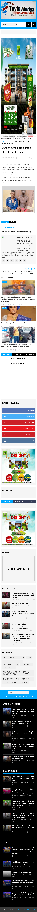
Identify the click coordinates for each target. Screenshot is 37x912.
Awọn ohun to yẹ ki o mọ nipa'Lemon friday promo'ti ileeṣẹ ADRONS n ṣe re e (23, 803)
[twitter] (6, 696)
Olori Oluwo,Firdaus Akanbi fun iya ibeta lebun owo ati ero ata (23, 828)
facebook (30, 354)
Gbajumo (18, 501)
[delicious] (33, 696)
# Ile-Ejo (12, 222)
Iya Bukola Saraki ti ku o (21, 603)
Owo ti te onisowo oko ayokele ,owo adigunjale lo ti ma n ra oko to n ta (16, 346)
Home (4, 141)
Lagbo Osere (8, 668)
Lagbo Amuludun (10, 664)
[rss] (23, 696)
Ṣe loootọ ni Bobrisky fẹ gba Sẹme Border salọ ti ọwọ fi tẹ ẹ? (23, 734)
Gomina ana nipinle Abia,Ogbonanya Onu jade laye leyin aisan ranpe (21, 626)
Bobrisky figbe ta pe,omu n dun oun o (16, 323)
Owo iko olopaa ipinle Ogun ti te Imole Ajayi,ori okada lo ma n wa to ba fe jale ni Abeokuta (18, 299)
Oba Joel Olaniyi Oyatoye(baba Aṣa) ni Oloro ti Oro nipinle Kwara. (23, 815)
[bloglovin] (16, 696)
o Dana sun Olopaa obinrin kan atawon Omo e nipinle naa (17, 678)
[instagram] (30, 696)
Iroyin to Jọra (7, 277)
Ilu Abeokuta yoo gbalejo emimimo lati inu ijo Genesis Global (23, 882)
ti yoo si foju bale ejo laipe (15, 682)
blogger (6, 354)
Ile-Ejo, (29, 158)
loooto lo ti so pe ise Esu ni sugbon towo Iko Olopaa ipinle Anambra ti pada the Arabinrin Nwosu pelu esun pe (17, 673)
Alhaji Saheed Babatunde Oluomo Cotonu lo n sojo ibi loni (23, 746)
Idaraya (12, 657)
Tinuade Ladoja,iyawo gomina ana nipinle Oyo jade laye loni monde (23, 595)
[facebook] (3, 696)
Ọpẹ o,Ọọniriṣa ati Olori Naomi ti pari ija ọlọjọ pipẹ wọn (23, 778)
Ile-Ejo (10, 141)
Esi (30, 501)
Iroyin (6, 501)
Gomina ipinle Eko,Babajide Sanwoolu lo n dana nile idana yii (23, 613)
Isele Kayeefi (16, 661)
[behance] (26, 696)
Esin (5, 657)
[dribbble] (20, 696)
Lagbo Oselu (26, 664)
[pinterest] (13, 696)
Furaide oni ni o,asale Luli (21, 872)
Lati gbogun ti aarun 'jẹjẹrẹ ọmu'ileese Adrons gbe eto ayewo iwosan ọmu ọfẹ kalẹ (23, 791)
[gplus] (9, 696)
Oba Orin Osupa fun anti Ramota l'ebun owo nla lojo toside (23, 711)
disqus (18, 354)
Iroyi (29, 657)
